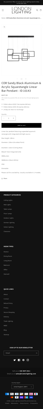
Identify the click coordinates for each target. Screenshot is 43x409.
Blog (5, 330)
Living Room (8, 261)
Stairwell (6, 274)
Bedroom (7, 265)
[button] (2, 10)
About (6, 294)
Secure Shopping (9, 312)
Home (3, 18)
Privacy (6, 308)
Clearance (7, 231)
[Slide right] (26, 79)
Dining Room (8, 256)
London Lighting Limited (17, 401)
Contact (6, 299)
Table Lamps (8, 209)
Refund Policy (8, 303)
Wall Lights (7, 205)
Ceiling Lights (8, 200)
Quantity (4, 114)
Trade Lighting (8, 321)
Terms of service (24, 403)
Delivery (6, 317)
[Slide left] (17, 79)
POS (25, 401)
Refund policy (14, 403)
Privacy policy (34, 403)
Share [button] (5, 178)
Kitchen (6, 252)
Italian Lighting (9, 227)
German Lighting (9, 222)
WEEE (5, 325)
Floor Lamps (8, 213)
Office (5, 269)
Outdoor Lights (9, 218)
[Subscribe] (36, 353)
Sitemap (6, 334)
